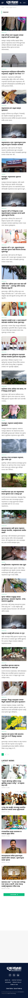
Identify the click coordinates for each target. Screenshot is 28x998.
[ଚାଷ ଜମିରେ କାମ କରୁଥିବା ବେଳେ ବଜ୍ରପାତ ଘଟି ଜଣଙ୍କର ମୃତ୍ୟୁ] (14, 24)
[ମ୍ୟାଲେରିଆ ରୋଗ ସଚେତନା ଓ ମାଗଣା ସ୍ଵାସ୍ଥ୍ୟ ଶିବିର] (14, 822)
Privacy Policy (17, 982)
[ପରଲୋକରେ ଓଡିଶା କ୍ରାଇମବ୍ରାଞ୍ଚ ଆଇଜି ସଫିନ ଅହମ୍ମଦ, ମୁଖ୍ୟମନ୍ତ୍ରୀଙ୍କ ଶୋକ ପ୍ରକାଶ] (14, 846)
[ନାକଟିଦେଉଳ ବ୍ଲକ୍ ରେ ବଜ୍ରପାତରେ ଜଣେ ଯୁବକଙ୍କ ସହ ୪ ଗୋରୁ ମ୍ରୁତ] (14, 480)
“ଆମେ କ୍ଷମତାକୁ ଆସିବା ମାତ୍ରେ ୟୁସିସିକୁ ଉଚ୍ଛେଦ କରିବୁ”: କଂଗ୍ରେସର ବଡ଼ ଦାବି (13, 783)
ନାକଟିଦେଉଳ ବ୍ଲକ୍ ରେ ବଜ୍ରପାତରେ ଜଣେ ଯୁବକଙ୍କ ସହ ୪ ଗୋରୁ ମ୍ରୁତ (13, 493)
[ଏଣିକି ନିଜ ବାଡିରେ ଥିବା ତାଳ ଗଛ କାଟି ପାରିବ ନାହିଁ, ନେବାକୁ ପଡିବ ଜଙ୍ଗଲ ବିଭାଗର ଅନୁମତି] (14, 272)
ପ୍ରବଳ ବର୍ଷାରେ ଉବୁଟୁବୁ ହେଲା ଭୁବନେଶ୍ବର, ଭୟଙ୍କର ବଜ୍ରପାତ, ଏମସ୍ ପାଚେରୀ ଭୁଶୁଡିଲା (13, 599)
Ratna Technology (12, 993)
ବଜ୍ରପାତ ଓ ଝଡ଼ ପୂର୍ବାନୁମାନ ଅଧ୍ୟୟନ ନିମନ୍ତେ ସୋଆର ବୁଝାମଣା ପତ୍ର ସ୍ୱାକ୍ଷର (14, 355)
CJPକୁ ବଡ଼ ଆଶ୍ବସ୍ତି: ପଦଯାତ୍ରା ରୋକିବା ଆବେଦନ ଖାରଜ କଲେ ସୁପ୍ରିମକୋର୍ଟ (13, 808)
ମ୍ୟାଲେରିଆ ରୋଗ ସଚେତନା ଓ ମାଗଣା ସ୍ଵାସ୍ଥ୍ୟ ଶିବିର (12, 832)
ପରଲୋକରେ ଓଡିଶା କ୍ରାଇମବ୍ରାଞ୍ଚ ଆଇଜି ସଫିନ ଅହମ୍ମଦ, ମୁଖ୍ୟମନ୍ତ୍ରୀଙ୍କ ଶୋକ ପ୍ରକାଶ (13, 858)
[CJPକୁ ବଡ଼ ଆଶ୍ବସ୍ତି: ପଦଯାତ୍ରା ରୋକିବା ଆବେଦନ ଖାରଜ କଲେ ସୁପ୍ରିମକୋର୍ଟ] (14, 798)
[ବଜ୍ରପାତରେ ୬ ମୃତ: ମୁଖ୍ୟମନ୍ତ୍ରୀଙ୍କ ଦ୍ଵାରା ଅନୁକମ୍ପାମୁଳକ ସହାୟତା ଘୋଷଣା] (14, 131)
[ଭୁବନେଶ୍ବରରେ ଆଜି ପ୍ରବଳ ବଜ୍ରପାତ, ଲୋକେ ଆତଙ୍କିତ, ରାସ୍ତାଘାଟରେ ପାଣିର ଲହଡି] (14, 517)
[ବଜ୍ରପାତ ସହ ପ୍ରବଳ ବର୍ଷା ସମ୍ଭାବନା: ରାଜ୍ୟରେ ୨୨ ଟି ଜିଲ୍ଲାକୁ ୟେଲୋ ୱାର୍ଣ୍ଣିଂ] (14, 723)
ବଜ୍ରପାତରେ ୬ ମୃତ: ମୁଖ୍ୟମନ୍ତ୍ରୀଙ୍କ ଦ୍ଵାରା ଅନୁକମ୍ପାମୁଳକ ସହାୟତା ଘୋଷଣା (14, 143)
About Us (7, 980)
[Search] (21, 2)
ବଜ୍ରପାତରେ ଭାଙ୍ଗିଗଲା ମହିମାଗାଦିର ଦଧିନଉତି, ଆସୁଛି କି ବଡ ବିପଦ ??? (13, 73)
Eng (24, 2)
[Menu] (3, 2)
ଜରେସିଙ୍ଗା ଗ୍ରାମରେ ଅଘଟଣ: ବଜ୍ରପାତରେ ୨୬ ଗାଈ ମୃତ (11, 666)
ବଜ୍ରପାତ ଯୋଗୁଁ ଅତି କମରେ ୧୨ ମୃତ (13, 633)
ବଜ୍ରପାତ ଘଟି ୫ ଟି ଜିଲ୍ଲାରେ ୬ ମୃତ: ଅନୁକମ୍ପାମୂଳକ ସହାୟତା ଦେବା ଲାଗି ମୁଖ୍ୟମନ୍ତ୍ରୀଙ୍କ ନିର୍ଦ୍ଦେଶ (13, 213)
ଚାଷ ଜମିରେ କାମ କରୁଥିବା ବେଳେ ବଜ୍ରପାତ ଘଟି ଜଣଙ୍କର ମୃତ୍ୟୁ (12, 36)
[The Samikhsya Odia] (12, 2)
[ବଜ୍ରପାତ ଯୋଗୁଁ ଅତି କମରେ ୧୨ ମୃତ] (14, 622)
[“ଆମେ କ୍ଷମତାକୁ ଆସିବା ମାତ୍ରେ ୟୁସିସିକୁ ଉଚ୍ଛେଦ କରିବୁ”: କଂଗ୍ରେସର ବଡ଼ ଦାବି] (14, 772)
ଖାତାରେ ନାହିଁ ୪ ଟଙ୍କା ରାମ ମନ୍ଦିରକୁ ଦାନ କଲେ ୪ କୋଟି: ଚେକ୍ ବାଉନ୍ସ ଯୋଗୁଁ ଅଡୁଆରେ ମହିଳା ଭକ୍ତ (13, 884)
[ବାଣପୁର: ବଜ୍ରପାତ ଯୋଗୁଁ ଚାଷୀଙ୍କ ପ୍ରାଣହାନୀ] (14, 412)
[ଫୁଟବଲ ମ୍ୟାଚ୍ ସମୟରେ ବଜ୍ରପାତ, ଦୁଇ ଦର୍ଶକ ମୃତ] (14, 446)
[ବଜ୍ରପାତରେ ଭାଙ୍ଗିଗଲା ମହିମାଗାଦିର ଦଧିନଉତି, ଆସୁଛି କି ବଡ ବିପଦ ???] (14, 60)
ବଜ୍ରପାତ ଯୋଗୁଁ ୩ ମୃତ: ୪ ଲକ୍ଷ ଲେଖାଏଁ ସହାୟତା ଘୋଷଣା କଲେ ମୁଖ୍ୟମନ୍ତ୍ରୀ (14, 321)
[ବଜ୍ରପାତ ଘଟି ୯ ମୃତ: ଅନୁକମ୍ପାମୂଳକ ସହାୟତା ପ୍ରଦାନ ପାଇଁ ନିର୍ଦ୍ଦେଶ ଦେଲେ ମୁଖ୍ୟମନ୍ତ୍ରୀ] (14, 236)
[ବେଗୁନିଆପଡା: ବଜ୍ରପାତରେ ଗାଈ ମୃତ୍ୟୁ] (14, 553)
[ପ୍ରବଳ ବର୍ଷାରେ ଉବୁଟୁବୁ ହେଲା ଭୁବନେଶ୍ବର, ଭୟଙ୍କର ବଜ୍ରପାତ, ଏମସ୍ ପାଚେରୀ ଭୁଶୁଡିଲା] (14, 585)
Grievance (8, 982)
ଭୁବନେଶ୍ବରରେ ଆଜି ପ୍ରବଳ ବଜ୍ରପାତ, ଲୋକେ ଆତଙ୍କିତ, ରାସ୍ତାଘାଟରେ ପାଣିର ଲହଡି (14, 530)
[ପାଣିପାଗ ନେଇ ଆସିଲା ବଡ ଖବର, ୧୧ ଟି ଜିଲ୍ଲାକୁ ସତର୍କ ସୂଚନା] (14, 377)
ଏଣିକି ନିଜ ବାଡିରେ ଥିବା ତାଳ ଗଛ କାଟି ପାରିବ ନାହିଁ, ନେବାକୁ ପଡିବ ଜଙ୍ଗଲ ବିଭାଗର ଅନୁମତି (14, 286)
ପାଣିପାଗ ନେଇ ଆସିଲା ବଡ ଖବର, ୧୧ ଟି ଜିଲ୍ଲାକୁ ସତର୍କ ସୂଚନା (14, 390)
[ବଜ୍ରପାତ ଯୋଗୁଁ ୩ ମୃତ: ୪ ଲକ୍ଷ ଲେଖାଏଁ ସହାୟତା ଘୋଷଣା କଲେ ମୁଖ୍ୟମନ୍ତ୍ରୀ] (14, 309)
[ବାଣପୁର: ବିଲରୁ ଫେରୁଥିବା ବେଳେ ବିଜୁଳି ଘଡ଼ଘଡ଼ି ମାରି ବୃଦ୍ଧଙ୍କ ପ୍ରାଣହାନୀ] (14, 688)
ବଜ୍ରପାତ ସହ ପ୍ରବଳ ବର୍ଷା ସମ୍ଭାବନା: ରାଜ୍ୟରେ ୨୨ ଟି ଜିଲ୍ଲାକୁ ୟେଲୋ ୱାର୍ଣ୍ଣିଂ (13, 736)
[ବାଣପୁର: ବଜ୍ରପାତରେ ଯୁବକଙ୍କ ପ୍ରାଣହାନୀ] (14, 165)
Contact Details (17, 980)
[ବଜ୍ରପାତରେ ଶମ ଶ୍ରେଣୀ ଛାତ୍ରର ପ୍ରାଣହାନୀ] (14, 97)
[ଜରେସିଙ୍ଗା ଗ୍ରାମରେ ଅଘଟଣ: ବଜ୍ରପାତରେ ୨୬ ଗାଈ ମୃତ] (14, 654)
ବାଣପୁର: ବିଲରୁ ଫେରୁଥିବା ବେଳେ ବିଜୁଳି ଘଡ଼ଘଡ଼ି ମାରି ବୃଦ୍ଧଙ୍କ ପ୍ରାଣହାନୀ (13, 701)
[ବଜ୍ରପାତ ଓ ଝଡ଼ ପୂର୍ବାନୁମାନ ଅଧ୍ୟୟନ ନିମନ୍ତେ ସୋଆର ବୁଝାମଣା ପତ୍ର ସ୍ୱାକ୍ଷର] (14, 343)
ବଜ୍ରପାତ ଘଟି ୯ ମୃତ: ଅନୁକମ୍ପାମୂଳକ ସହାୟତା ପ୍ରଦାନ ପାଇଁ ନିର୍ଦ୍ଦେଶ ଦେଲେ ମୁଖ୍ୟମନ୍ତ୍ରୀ (14, 249)
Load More (13, 894)
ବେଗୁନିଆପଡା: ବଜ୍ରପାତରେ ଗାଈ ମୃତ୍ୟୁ (14, 565)
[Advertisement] (14, 913)
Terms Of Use (14, 984)
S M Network (21, 992)
